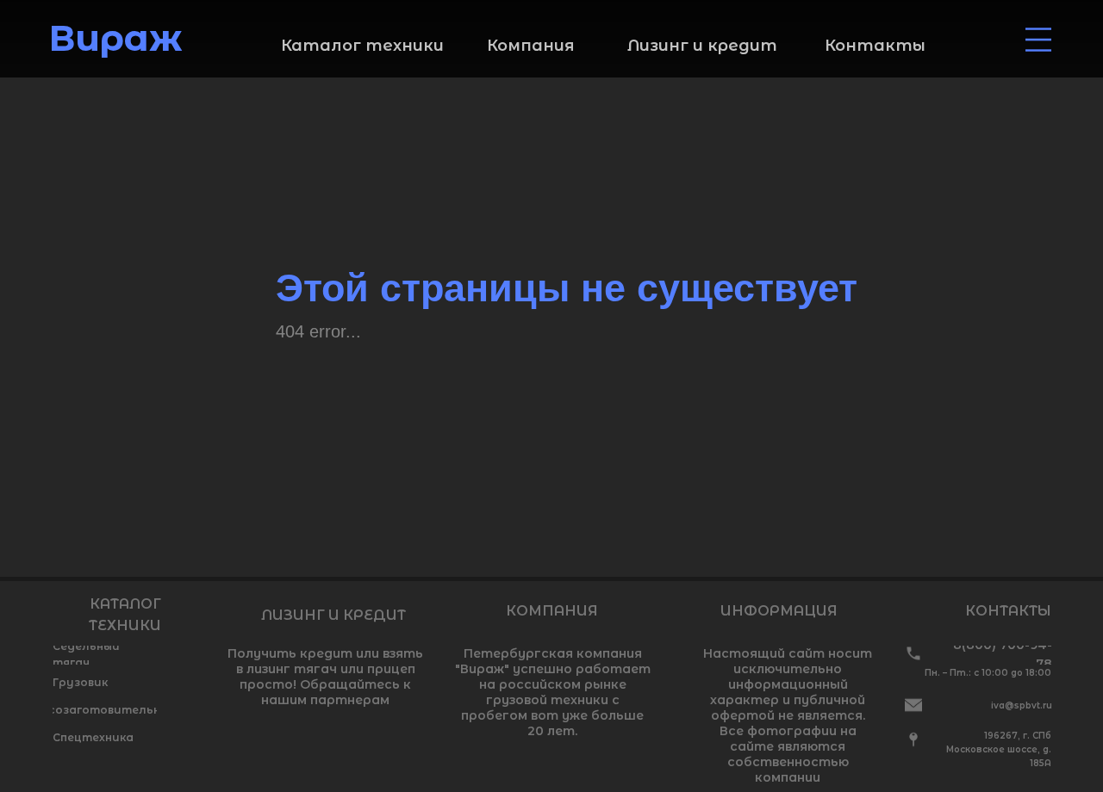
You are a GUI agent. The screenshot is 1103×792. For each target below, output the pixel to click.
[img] (1038, 39)
